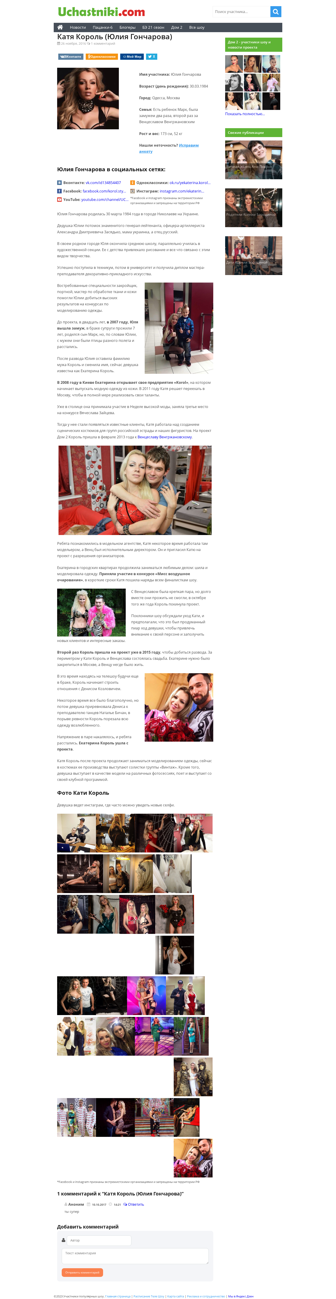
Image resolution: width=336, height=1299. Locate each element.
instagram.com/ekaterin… (182, 191)
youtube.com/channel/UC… (105, 199)
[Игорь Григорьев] (271, 108)
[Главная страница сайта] (60, 27)
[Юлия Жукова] (253, 108)
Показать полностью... (245, 113)
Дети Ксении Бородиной (247, 262)
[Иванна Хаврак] (253, 90)
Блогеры (128, 27)
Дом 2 (176, 27)
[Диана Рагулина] (253, 71)
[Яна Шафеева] (234, 108)
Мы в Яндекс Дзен (240, 1296)
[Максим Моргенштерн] (234, 90)
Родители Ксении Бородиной (251, 214)
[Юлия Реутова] (271, 71)
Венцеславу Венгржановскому (165, 436)
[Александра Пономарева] (234, 71)
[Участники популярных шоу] (103, 12)
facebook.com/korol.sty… (104, 191)
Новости (78, 27)
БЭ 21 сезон (153, 27)
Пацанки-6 (103, 27)
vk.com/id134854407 (103, 182)
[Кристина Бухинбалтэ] (271, 90)
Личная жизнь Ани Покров (249, 166)
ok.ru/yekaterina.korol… (190, 182)
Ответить (135, 1204)
